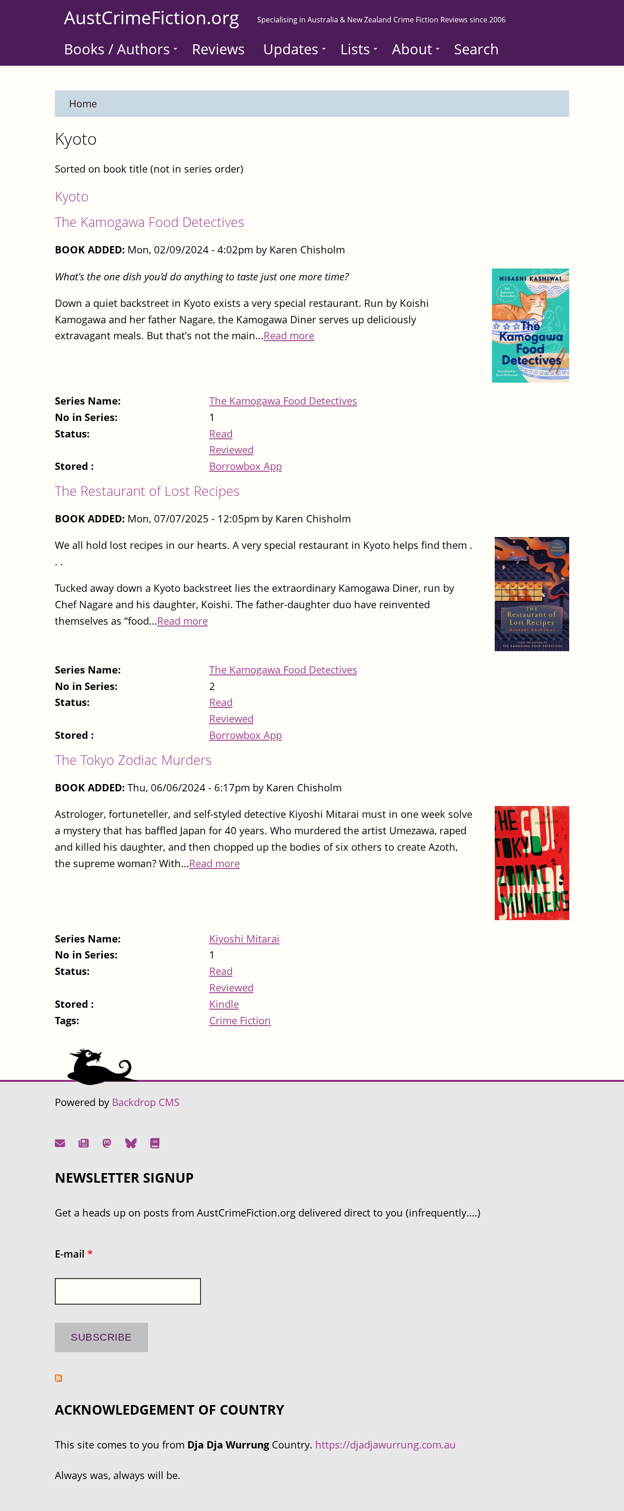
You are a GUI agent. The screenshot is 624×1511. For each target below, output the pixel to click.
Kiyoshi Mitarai (244, 939)
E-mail (74, 1254)
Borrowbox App (245, 466)
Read (221, 433)
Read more (289, 335)
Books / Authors (117, 48)
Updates (290, 48)
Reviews (218, 48)
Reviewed (231, 449)
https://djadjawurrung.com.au (385, 1444)
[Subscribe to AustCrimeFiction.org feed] (58, 1378)
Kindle (224, 1004)
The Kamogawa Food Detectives (149, 222)
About (412, 48)
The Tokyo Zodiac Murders (133, 760)
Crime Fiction (240, 1020)
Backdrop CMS (146, 1102)
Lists (355, 48)
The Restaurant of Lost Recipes (147, 491)
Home (83, 103)
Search (476, 48)
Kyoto (72, 196)
